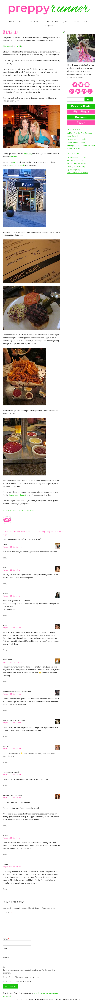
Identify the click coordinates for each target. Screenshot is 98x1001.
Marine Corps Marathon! (76, 163)
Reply (5, 558)
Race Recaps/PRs (35, 21)
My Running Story (73, 169)
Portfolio (75, 21)
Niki (4, 567)
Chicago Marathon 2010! (76, 157)
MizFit (19, 46)
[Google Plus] (72, 93)
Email (5, 948)
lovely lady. (13, 156)
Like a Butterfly (72, 136)
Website (6, 957)
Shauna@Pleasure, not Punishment (17, 691)
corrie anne (7, 659)
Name (6, 939)
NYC (32, 510)
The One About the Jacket (77, 139)
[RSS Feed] (78, 93)
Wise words (7, 46)
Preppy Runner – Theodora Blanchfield (38, 999)
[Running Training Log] (84, 93)
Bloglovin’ (49, 25)
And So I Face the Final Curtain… (79, 133)
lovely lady (28, 153)
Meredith (21, 165)
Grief (65, 21)
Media (86, 21)
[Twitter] (81, 87)
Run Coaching (52, 21)
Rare (14, 162)
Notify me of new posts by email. (18, 981)
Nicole (5, 593)
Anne (5, 625)
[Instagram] (87, 87)
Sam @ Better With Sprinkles (14, 720)
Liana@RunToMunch (11, 772)
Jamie (5, 544)
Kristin (5, 835)
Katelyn (6, 746)
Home (11, 21)
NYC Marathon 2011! (75, 160)
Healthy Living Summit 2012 (51, 531)
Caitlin (5, 864)
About (21, 21)
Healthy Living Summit (17, 495)
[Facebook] (75, 87)
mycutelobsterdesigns (72, 999)
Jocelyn (11, 165)
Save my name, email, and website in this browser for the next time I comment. (29, 971)
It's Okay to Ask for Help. (76, 166)
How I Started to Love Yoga (77, 172)
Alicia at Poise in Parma (12, 795)
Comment (7, 912)
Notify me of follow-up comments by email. (23, 977)
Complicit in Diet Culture (76, 142)
